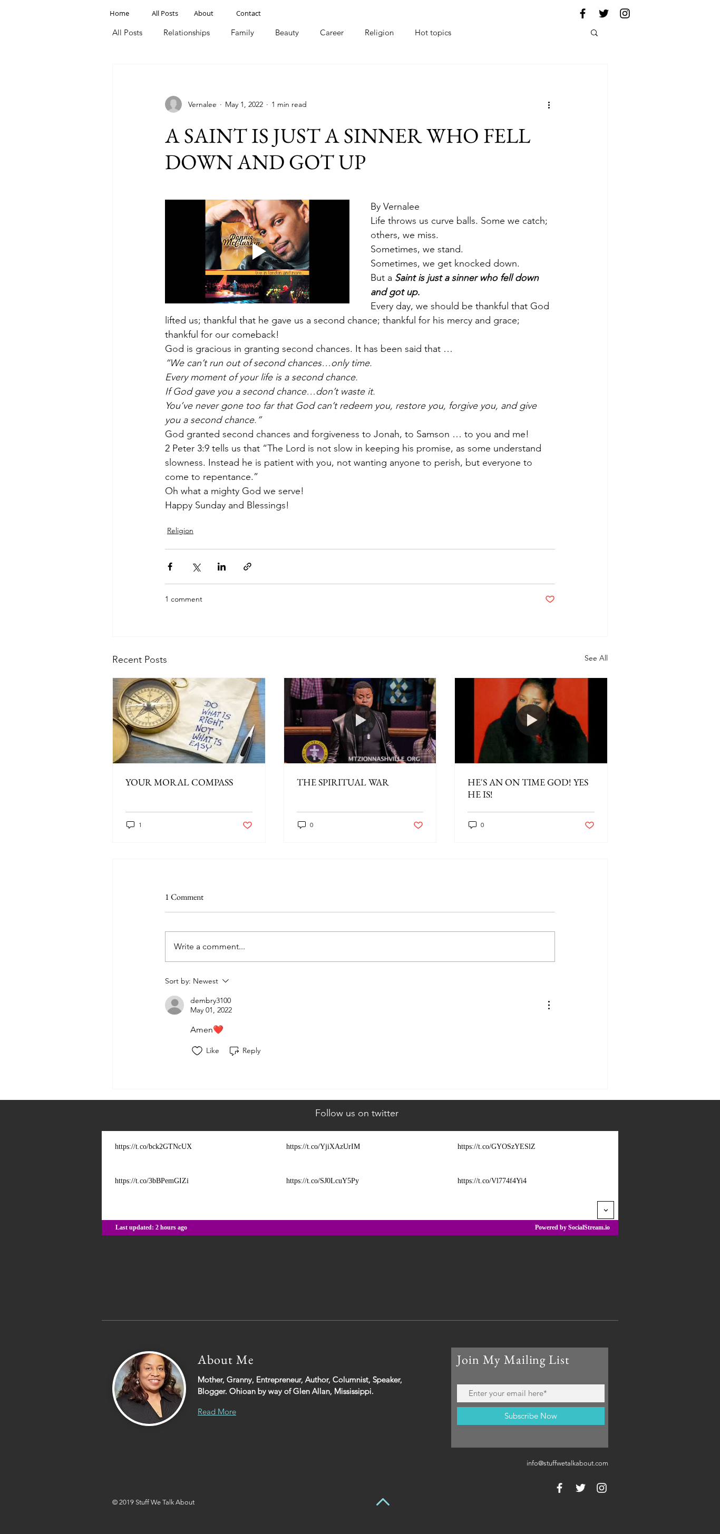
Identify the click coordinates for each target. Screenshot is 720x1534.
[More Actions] (548, 1005)
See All (596, 658)
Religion (379, 32)
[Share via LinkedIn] (222, 567)
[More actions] (548, 104)
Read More (217, 1412)
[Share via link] (247, 567)
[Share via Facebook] (170, 567)
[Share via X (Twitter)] (196, 567)
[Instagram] (624, 13)
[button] (594, 32)
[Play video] (257, 251)
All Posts (127, 32)
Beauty (287, 32)
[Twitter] (603, 13)
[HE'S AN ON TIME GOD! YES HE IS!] (531, 720)
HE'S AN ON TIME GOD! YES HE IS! (528, 788)
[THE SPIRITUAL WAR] (360, 720)
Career (332, 32)
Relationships (186, 32)
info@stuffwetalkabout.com (567, 1463)
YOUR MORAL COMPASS (179, 782)
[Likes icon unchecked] (197, 1051)
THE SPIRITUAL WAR (343, 782)
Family (242, 32)
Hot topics (433, 32)
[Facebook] (582, 13)
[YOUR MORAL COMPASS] (189, 720)
